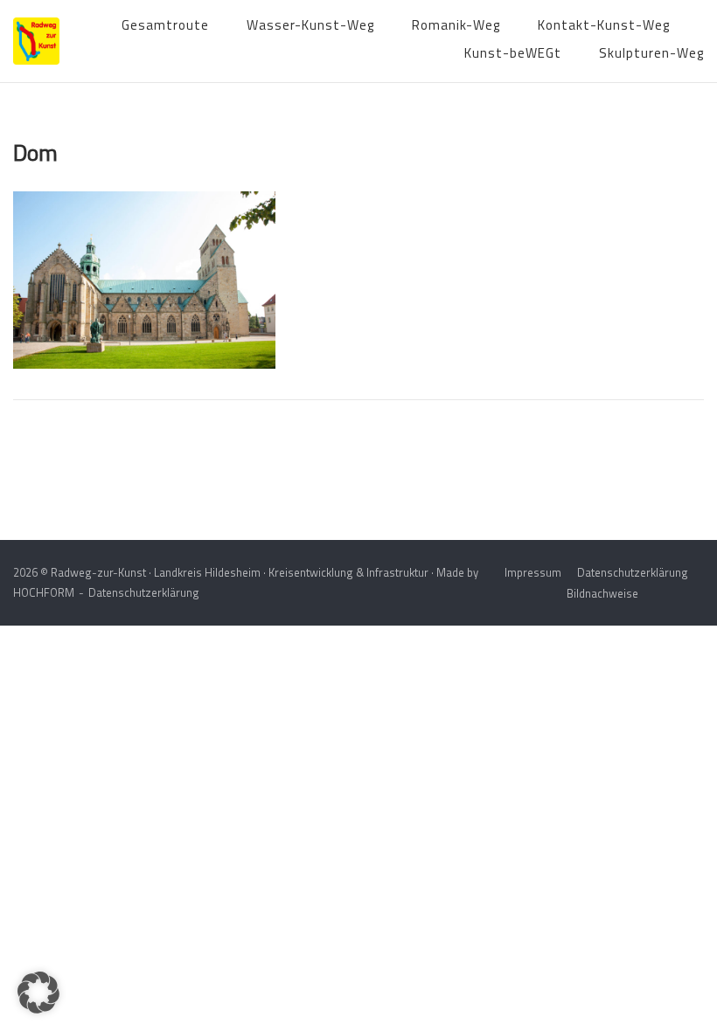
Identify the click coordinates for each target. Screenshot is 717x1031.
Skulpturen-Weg (651, 53)
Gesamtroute (165, 25)
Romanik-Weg (456, 25)
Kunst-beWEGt (512, 53)
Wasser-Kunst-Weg (310, 25)
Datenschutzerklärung (143, 592)
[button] (38, 992)
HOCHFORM (43, 592)
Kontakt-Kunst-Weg (604, 25)
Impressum (533, 572)
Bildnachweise (602, 593)
